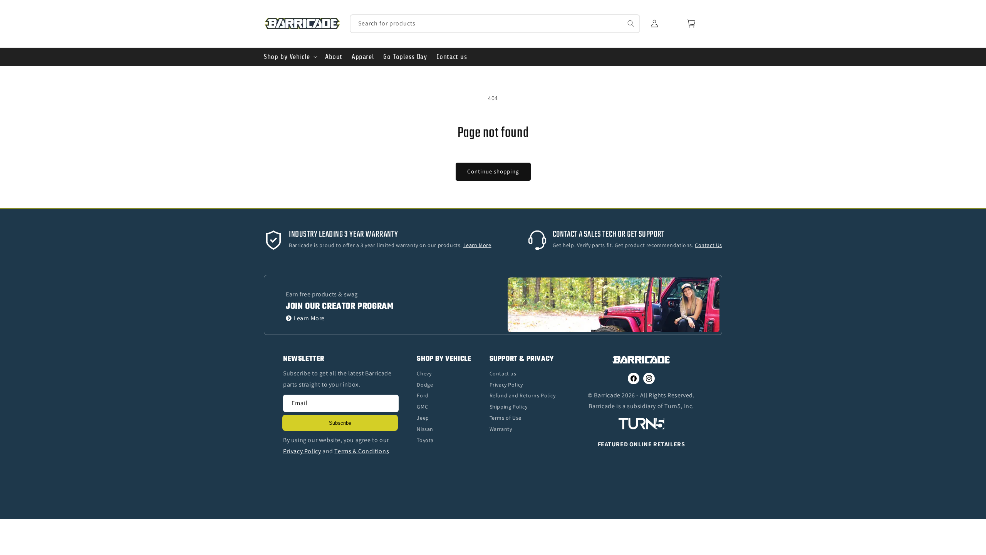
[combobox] (495, 23)
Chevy (424, 373)
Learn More (309, 318)
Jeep (423, 417)
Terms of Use (506, 417)
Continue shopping (493, 171)
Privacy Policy (506, 384)
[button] (289, 57)
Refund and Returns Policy (523, 395)
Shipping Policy (509, 406)
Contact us (503, 373)
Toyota (425, 440)
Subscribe (340, 423)
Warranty (501, 429)
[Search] (630, 23)
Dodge (425, 384)
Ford (422, 395)
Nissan (425, 429)
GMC (422, 406)
